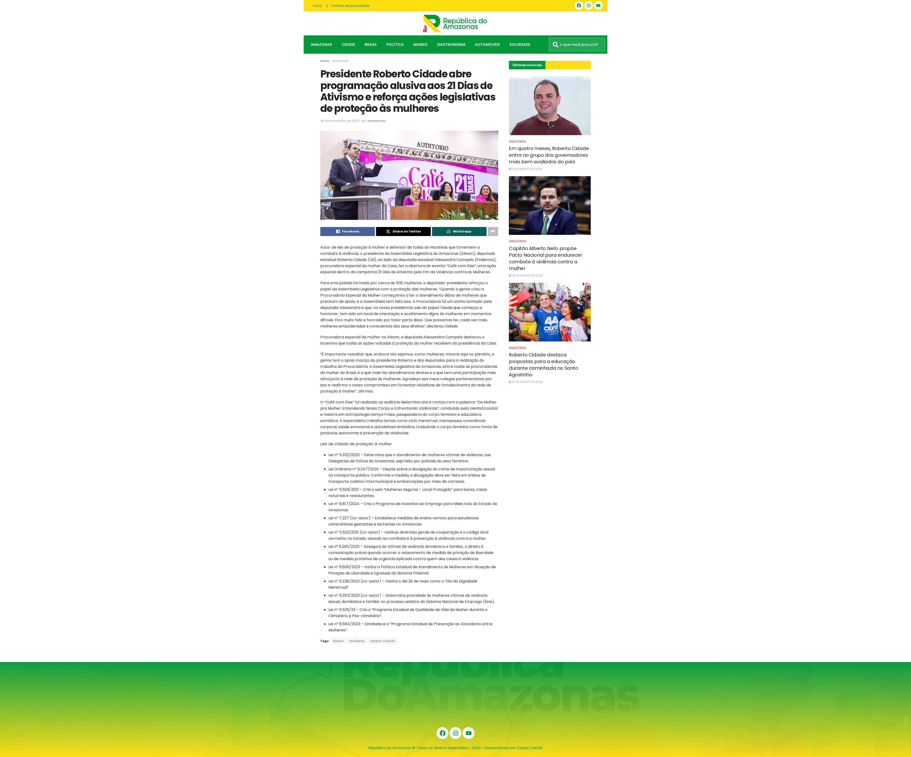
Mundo (420, 44)
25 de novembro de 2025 (339, 120)
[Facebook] (579, 5)
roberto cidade (382, 641)
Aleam (338, 641)
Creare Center (530, 747)
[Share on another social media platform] (493, 231)
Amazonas (321, 44)
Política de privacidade (351, 5)
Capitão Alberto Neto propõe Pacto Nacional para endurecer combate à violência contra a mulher (545, 258)
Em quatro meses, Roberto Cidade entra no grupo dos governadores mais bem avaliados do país (549, 155)
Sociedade (519, 44)
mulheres (357, 641)
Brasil (371, 44)
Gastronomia (451, 44)
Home (324, 61)
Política (395, 44)
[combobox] (577, 44)
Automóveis (487, 44)
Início (317, 5)
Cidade (348, 44)
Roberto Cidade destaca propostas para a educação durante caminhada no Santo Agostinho (543, 364)
